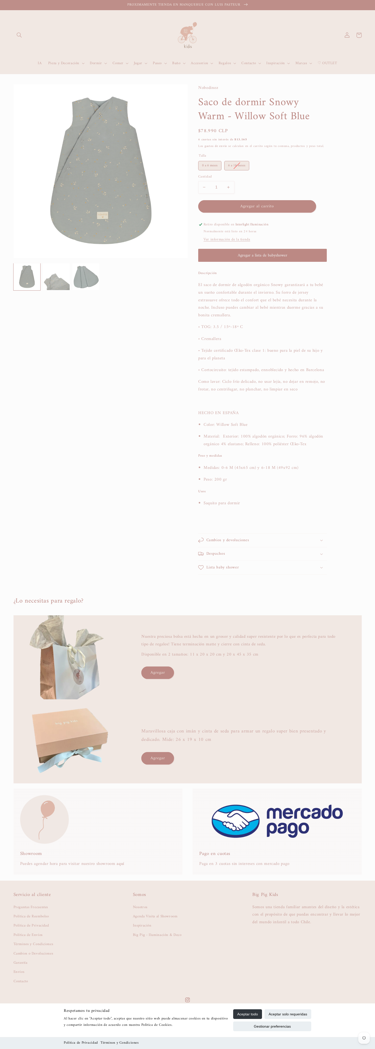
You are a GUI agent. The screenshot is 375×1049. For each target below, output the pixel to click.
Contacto (21, 981)
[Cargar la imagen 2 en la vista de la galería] (56, 276)
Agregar (158, 672)
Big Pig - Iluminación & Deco (157, 935)
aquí (120, 864)
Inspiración (142, 925)
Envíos (19, 972)
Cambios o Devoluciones (33, 953)
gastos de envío (216, 146)
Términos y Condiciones (120, 1043)
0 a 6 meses (210, 164)
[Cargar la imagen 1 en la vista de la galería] (27, 276)
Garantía (21, 962)
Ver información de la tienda (227, 239)
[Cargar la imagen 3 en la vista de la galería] (85, 276)
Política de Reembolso (31, 916)
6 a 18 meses (237, 164)
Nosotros (140, 907)
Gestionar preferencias (272, 1026)
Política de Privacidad (81, 1043)
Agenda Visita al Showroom (155, 916)
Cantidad (205, 176)
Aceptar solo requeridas (288, 1014)
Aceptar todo (247, 1014)
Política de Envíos (28, 935)
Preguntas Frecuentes (31, 907)
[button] (19, 35)
